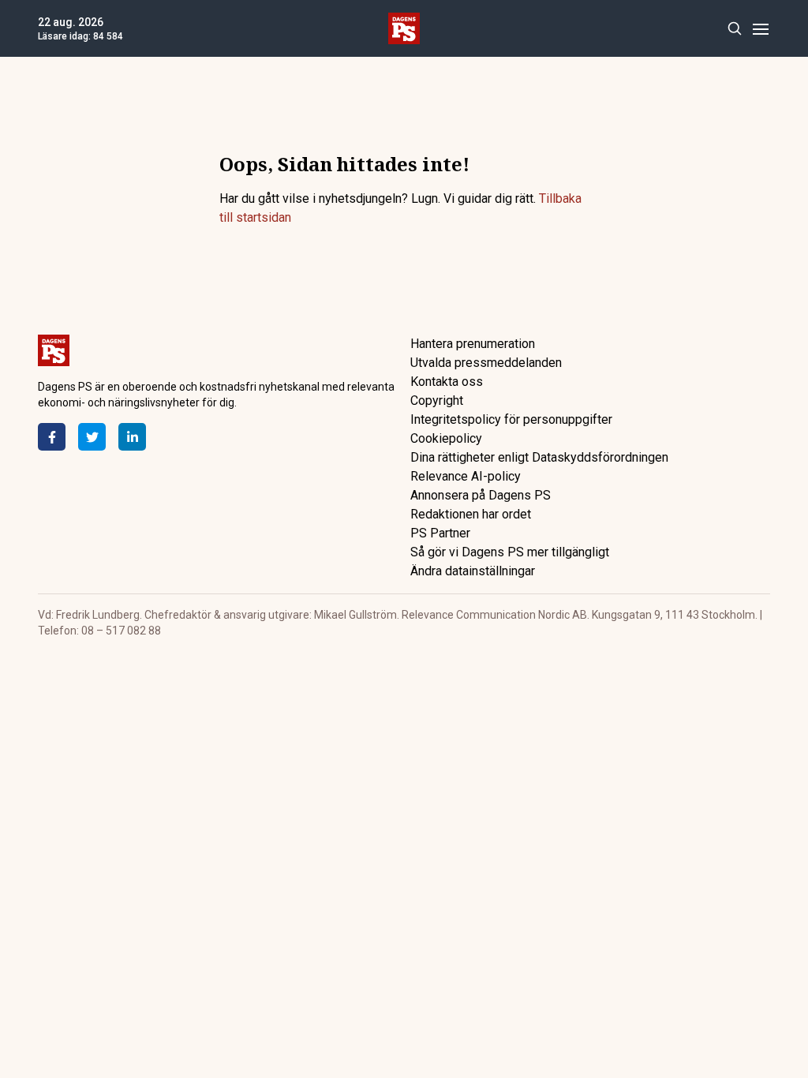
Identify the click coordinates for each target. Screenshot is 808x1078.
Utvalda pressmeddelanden (486, 362)
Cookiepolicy (446, 438)
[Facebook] (51, 437)
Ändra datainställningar (472, 570)
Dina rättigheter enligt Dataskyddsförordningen (539, 457)
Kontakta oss (446, 381)
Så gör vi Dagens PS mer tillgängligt (509, 552)
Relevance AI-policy (465, 476)
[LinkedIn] (132, 437)
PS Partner (440, 533)
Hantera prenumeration (472, 343)
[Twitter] (92, 437)
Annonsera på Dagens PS (480, 495)
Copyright (436, 400)
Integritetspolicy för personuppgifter (511, 419)
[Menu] (760, 29)
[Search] (734, 29)
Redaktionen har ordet (470, 514)
